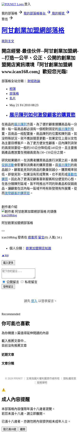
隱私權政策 (69, 378)
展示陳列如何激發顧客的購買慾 (42, 114)
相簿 (12, 89)
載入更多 (8, 262)
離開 (22, 429)
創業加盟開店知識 (38, 248)
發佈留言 (8, 286)
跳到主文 (8, 41)
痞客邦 (32, 237)
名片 (12, 98)
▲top (5, 255)
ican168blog (9, 215)
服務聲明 (42, 382)
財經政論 (34, 81)
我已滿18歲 (9, 429)
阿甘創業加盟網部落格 (33, 30)
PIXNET (18, 378)
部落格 (14, 93)
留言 (41, 237)
